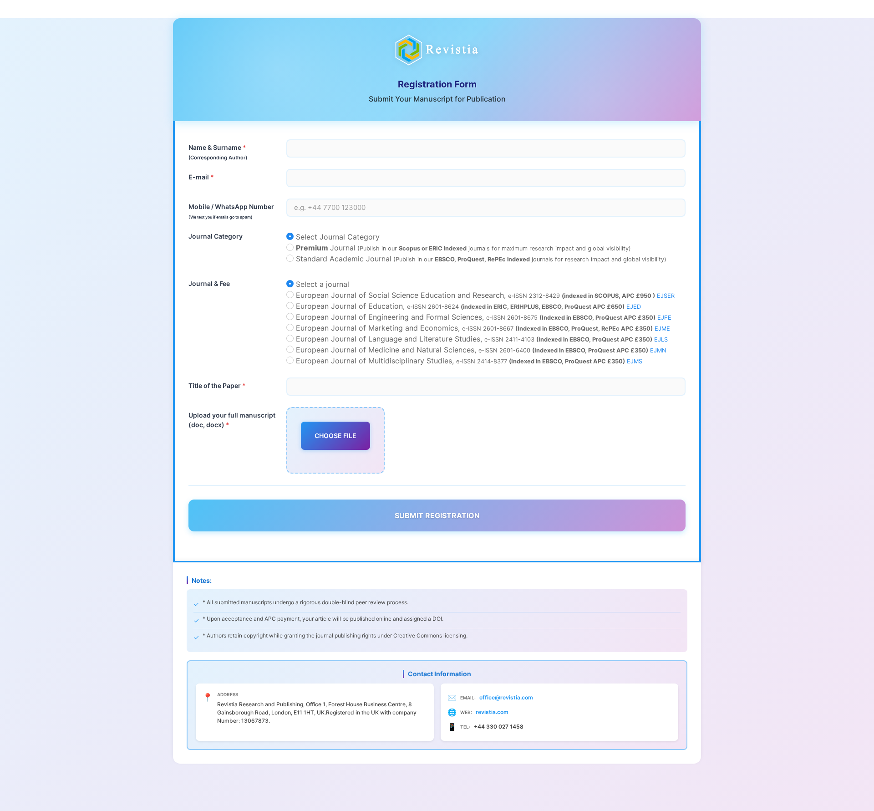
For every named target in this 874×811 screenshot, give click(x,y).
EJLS (661, 339)
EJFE (664, 317)
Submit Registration (437, 515)
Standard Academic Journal (480, 258)
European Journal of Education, (467, 306)
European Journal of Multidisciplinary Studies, (468, 360)
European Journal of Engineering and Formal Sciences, (482, 316)
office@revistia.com (506, 697)
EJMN (658, 350)
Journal (463, 247)
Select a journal (321, 284)
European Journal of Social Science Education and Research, (484, 295)
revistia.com (492, 712)
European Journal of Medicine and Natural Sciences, (480, 349)
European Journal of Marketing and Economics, (482, 327)
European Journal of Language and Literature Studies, (481, 338)
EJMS (634, 361)
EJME (662, 328)
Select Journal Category (337, 236)
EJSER (666, 295)
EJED (633, 306)
